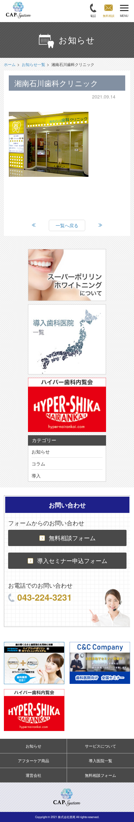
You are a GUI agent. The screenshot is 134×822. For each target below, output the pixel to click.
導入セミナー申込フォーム (72, 560)
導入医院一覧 (100, 760)
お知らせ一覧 (33, 64)
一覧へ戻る (67, 225)
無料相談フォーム (72, 538)
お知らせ (41, 451)
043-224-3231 (44, 597)
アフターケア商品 (33, 760)
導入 (36, 475)
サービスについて (100, 746)
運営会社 (33, 775)
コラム (38, 463)
